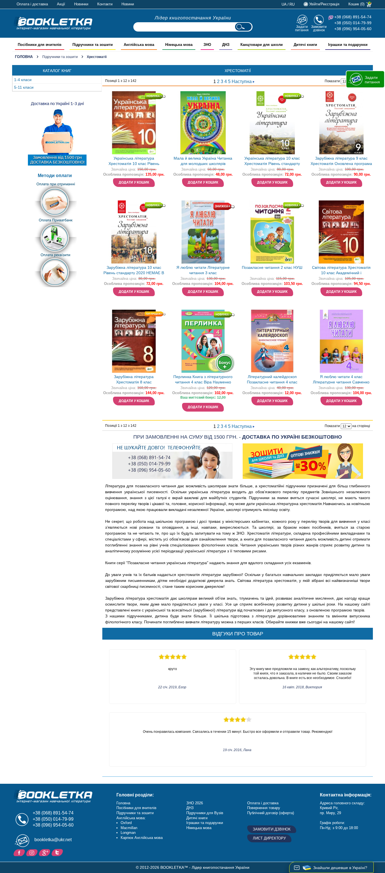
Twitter (58, 852)
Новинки (81, 4)
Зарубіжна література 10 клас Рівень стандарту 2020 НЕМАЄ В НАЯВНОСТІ (133, 270)
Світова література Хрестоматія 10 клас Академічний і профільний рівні (341, 270)
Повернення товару (263, 808)
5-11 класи (24, 87)
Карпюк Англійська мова (142, 838)
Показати (332, 81)
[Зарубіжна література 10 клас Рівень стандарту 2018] (133, 232)
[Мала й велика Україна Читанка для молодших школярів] (202, 122)
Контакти (104, 4)
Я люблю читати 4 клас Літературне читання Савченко (341, 379)
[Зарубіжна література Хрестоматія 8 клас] (133, 341)
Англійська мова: (131, 818)
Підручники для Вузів (204, 813)
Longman (128, 832)
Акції (61, 4)
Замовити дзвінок (319, 28)
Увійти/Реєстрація (324, 4)
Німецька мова (198, 828)
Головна (24, 57)
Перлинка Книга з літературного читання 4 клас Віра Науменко (203, 379)
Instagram (32, 852)
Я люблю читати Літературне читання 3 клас (203, 270)
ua (284, 4)
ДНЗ (190, 808)
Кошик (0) (356, 4)
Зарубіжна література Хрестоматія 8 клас (134, 379)
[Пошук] (243, 27)
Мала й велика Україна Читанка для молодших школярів (203, 161)
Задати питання (302, 28)
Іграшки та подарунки (204, 823)
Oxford (126, 823)
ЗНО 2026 (194, 803)
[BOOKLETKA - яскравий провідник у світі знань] (53, 23)
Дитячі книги (196, 818)
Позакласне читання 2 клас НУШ (272, 267)
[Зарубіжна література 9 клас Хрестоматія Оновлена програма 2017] (341, 122)
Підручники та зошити (60, 57)
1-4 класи (23, 79)
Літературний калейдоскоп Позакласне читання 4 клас (272, 379)
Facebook (20, 852)
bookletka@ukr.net (53, 839)
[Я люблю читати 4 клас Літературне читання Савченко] (341, 341)
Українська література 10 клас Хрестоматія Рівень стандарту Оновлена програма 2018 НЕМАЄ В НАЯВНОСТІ (272, 161)
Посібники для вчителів (136, 808)
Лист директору (269, 838)
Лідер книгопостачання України (193, 17)
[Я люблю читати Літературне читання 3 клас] (202, 232)
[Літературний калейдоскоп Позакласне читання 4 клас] (272, 341)
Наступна (242, 81)
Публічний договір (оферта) (270, 813)
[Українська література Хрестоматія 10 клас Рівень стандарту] (133, 122)
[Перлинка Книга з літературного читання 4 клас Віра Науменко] (202, 341)
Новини (127, 4)
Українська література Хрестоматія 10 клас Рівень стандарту (134, 161)
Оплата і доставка (32, 4)
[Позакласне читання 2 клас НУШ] (272, 232)
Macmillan (129, 828)
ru (292, 4)
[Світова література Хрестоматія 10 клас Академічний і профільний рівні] (341, 232)
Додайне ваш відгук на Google (45, 852)
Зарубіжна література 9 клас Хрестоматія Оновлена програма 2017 (341, 161)
